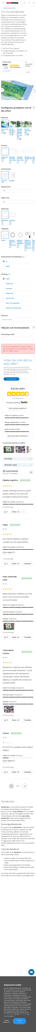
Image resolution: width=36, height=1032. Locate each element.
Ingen (8, 266)
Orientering (6, 169)
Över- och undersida (12, 303)
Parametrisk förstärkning (11, 257)
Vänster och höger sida (13, 308)
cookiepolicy (23, 1014)
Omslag (4, 274)
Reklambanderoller (9, 8)
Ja (6, 261)
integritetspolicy (9, 1014)
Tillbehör (5, 229)
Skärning (5, 209)
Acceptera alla (19, 1021)
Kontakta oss (11, 379)
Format (4, 146)
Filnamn (4, 315)
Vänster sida (10, 298)
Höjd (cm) (5, 198)
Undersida (9, 283)
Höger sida (9, 293)
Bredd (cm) (6, 187)
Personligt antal (7, 334)
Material (4, 118)
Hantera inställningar (6, 1021)
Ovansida (9, 288)
